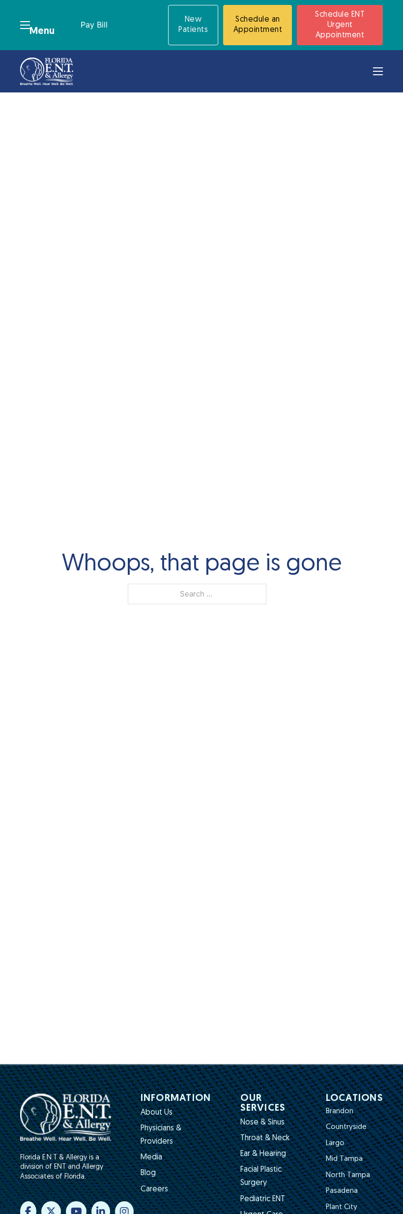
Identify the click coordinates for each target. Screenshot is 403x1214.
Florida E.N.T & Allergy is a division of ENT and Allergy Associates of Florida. (61, 1167)
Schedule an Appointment (258, 25)
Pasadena (342, 1191)
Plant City (341, 1207)
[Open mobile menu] (25, 25)
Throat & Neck (264, 1138)
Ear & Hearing (263, 1154)
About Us (157, 1113)
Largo (335, 1143)
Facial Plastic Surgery (261, 1176)
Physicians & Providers (161, 1135)
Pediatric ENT (262, 1199)
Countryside (346, 1127)
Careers (154, 1189)
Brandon (339, 1111)
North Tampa (348, 1175)
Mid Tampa (344, 1159)
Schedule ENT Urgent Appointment (340, 25)
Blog (148, 1173)
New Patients (193, 25)
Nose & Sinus (262, 1122)
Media (151, 1157)
